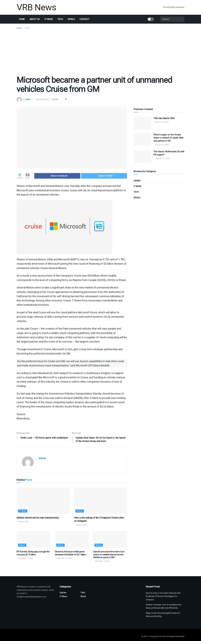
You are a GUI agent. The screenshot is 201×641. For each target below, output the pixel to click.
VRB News (36, 7)
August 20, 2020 (161, 122)
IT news (48, 19)
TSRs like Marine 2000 (164, 118)
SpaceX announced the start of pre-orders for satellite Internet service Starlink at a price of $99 (109, 554)
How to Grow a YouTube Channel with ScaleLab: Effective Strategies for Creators (163, 596)
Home (22, 19)
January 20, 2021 (42, 99)
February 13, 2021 (102, 561)
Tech (60, 19)
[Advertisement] (100, 51)
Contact (84, 19)
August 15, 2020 (161, 145)
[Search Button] (181, 19)
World (71, 19)
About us (35, 19)
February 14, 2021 (63, 558)
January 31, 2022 (162, 158)
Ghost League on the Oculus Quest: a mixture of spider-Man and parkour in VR (168, 137)
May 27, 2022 (23, 522)
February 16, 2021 (25, 558)
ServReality (179, 636)
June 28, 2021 (81, 525)
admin (28, 99)
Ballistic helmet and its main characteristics (38, 517)
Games (137, 181)
